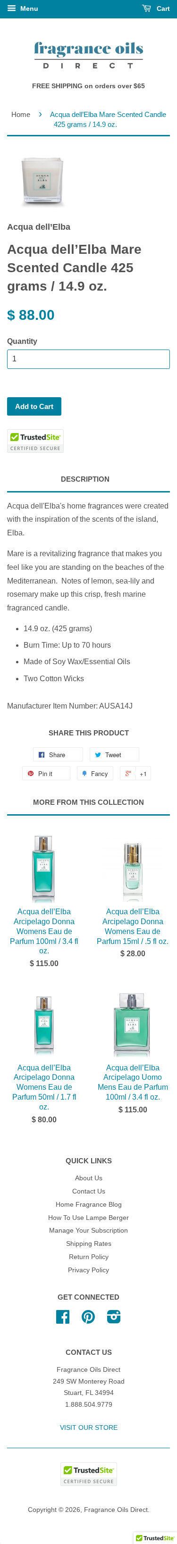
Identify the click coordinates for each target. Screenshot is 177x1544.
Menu (28, 8)
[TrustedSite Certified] (35, 441)
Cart (162, 8)
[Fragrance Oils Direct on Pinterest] (88, 1320)
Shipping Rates (88, 1243)
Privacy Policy (88, 1270)
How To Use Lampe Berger (88, 1217)
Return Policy (89, 1256)
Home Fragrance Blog (89, 1204)
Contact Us (88, 1191)
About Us (88, 1178)
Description (85, 479)
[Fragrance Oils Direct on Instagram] (114, 1320)
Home (20, 114)
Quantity (22, 341)
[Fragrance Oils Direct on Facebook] (63, 1320)
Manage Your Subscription (88, 1230)
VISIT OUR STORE (89, 1427)
